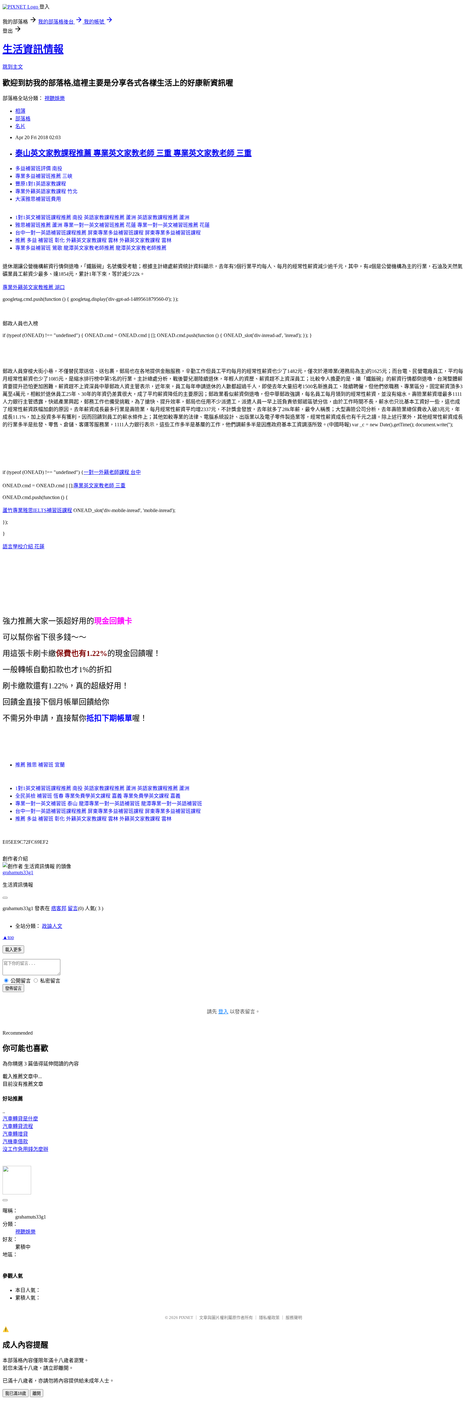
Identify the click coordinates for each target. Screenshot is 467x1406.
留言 (73, 908)
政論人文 (52, 926)
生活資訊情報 (33, 49)
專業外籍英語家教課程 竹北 (46, 191)
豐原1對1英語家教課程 (40, 183)
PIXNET (186, 1317)
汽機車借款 (15, 1141)
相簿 (20, 111)
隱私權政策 (269, 1317)
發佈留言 (13, 988)
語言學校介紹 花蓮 (23, 546)
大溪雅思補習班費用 (38, 199)
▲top (8, 937)
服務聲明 (294, 1317)
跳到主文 (13, 67)
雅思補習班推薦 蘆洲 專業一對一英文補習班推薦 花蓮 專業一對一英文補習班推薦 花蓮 (112, 225)
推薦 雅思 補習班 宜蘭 (40, 764)
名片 (20, 126)
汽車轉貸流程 (18, 1126)
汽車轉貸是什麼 (20, 1118)
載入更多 (13, 949)
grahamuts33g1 (18, 872)
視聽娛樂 (54, 98)
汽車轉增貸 (15, 1134)
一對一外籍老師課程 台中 (112, 472)
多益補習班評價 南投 (38, 168)
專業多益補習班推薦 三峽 (43, 176)
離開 (36, 1393)
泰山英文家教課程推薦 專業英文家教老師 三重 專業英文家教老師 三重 (133, 153)
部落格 (22, 118)
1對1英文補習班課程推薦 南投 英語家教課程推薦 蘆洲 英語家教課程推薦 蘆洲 (102, 217)
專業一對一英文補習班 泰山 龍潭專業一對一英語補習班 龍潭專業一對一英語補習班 (108, 803)
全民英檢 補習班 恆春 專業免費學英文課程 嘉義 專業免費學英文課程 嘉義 (97, 796)
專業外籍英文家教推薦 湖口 (34, 287)
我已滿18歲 (15, 1393)
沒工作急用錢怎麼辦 (25, 1149)
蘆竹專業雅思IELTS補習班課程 (37, 510)
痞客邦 (58, 908)
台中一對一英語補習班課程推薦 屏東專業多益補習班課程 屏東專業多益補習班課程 (108, 232)
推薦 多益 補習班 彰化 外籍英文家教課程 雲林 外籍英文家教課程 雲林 (93, 240)
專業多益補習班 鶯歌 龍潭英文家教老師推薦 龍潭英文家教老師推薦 (90, 248)
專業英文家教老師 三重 (99, 485)
